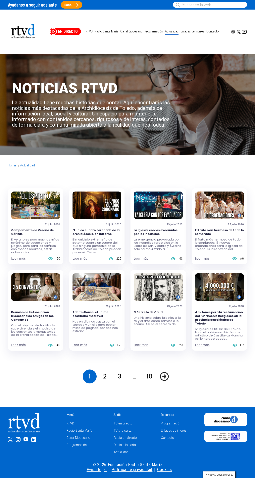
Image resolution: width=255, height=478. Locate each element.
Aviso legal (97, 469)
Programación (77, 445)
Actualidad (171, 31)
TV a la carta (122, 430)
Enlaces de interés (192, 31)
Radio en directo (125, 438)
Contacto (212, 31)
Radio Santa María (106, 31)
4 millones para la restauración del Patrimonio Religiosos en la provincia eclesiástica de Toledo (219, 318)
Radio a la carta (125, 445)
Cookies (164, 469)
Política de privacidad (132, 469)
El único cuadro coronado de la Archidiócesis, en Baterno (96, 232)
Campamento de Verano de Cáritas (32, 232)
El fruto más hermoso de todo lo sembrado (219, 232)
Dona (68, 4)
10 (149, 376)
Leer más (18, 258)
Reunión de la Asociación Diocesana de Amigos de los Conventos (32, 316)
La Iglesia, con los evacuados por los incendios (156, 232)
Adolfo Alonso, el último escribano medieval (90, 314)
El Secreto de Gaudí (149, 312)
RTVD (70, 423)
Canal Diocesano (131, 31)
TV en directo (123, 423)
